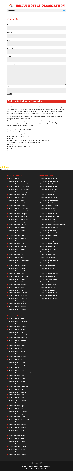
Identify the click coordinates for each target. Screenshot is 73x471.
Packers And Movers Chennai (17, 268)
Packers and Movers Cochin (17, 274)
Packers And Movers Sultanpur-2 (18, 427)
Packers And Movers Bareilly (17, 222)
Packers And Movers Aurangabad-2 (19, 211)
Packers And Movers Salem (16, 408)
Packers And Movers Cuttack (17, 279)
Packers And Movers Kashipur (48, 271)
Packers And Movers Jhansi (48, 254)
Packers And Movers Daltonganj (18, 282)
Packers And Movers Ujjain (16, 438)
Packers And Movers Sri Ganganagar (19, 419)
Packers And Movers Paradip (17, 365)
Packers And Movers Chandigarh (18, 263)
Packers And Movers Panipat (17, 362)
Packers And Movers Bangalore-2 (18, 219)
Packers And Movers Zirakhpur (17, 455)
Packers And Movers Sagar (16, 406)
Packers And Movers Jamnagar (49, 249)
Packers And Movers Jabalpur (48, 235)
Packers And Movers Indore (48, 230)
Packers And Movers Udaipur (17, 435)
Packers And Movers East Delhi (18, 290)
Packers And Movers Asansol (17, 205)
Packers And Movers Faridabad (49, 181)
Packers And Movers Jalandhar (49, 244)
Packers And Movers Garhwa (48, 186)
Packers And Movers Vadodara (17, 441)
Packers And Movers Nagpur (17, 348)
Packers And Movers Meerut (17, 329)
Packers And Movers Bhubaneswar (19, 246)
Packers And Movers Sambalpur (18, 411)
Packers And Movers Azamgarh (18, 214)
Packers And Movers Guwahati (49, 205)
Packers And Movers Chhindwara (18, 271)
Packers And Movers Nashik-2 (17, 354)
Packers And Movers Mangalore (18, 321)
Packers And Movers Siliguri (16, 414)
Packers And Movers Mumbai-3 (18, 337)
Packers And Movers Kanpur (48, 265)
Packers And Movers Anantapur (18, 197)
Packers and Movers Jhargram (48, 257)
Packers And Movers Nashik (17, 351)
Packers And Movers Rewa (16, 397)
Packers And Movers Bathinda (17, 224)
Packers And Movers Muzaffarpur (18, 343)
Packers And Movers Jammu (48, 246)
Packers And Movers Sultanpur (17, 425)
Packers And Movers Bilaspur (17, 254)
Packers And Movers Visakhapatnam (19, 452)
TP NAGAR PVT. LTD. (40, 468)
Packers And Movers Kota (47, 287)
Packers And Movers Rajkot (16, 389)
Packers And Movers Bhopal (17, 244)
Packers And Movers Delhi (16, 287)
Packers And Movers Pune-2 (17, 378)
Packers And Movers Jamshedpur (49, 252)
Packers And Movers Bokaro (17, 257)
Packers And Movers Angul (16, 200)
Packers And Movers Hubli (47, 222)
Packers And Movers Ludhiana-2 (49, 301)
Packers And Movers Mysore (17, 346)
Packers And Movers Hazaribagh (49, 216)
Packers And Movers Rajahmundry (18, 386)
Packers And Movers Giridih (48, 192)
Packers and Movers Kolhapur (48, 279)
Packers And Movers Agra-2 (17, 181)
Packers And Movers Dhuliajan (17, 306)
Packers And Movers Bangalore (18, 216)
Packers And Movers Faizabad (48, 178)
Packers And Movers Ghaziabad (49, 189)
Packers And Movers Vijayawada (18, 449)
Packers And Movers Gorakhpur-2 (49, 200)
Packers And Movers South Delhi (18, 298)
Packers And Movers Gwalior (48, 208)
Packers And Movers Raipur (16, 384)
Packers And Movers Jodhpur (48, 263)
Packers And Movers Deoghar (17, 301)
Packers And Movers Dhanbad (17, 304)
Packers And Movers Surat (16, 430)
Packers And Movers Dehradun (17, 284)
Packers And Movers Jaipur (47, 238)
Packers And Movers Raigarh (17, 381)
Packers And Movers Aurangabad (18, 208)
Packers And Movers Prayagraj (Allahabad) (21, 373)
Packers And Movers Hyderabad (49, 227)
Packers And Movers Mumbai (17, 332)
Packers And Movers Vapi (16, 444)
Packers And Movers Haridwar (48, 214)
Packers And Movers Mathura (17, 327)
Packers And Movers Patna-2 (17, 370)
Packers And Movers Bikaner (17, 252)
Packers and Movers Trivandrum (18, 433)
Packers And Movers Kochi (47, 276)
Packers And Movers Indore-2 (48, 233)
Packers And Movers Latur (47, 290)
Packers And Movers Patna (16, 367)
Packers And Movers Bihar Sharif (18, 249)
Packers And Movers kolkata (48, 282)
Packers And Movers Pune (16, 376)
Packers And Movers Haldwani (48, 211)
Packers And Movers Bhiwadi (17, 241)
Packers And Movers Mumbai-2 (18, 335)
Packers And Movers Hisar (47, 219)
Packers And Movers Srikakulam (18, 422)
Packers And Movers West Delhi (18, 293)
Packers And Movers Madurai (17, 318)
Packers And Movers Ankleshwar (18, 203)
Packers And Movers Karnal (48, 268)
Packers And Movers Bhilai (16, 235)
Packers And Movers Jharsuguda (49, 260)
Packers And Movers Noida (16, 359)
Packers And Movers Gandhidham (49, 184)
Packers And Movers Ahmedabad (18, 184)
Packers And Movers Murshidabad (18, 340)
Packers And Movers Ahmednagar (18, 192)
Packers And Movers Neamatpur (18, 356)
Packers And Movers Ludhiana (48, 298)
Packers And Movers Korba (48, 284)
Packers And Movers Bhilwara (17, 238)
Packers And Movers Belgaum (17, 227)
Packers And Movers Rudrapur (17, 403)
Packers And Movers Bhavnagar (18, 233)
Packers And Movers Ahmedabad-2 (19, 186)
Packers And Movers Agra (16, 178)
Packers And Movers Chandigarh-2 (18, 265)
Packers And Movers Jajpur (47, 241)
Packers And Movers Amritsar (17, 195)
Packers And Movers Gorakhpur (49, 197)
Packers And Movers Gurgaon (48, 203)
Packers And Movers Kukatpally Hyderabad (52, 224)
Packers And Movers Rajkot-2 (17, 392)
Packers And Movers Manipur (17, 324)
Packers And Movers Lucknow (48, 293)
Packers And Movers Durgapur (17, 309)
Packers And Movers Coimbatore (18, 276)
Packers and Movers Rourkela (17, 400)
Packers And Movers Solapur (17, 416)
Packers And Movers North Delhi (18, 295)
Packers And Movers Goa (47, 195)
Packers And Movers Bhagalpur (18, 230)
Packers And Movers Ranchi (17, 395)
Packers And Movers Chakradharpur (19, 260)
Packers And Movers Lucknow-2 (49, 295)
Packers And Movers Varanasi (17, 446)
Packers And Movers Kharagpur (49, 274)
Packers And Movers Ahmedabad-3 (19, 189)
